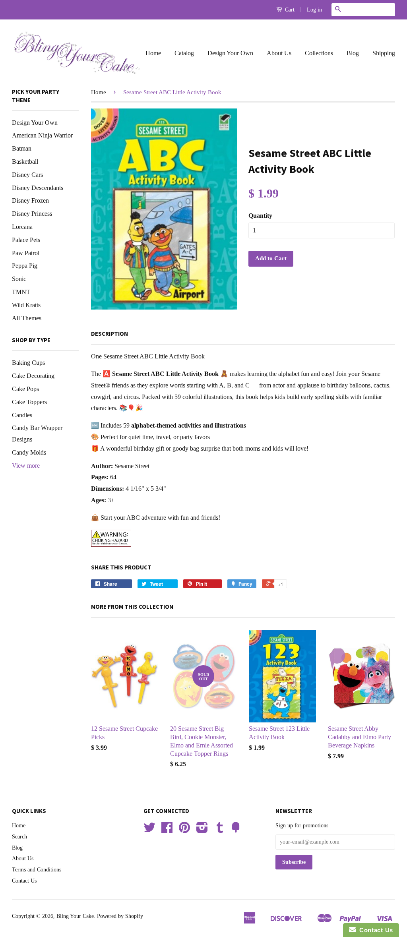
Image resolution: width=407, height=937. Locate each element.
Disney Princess (32, 213)
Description (109, 333)
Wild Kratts (26, 305)
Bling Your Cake (75, 916)
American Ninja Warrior (42, 135)
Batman (21, 148)
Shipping (383, 53)
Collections (319, 53)
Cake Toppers (29, 402)
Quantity (260, 215)
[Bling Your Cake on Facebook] (167, 830)
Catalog (184, 53)
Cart (289, 10)
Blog (353, 53)
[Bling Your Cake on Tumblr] (220, 830)
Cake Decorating (33, 375)
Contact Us (24, 881)
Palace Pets (26, 239)
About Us (279, 53)
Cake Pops (25, 388)
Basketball (25, 161)
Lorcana (22, 226)
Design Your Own (230, 53)
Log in (314, 10)
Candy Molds (29, 452)
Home (153, 53)
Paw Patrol (25, 253)
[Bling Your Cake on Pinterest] (184, 830)
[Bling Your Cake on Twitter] (149, 830)
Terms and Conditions (36, 870)
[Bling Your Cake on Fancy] (235, 830)
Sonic (19, 278)
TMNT (21, 291)
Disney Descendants (37, 187)
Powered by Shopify (120, 916)
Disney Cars (27, 174)
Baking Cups (28, 362)
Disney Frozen (30, 200)
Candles (22, 415)
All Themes (26, 318)
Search (19, 837)
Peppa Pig (24, 265)
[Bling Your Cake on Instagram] (202, 830)
